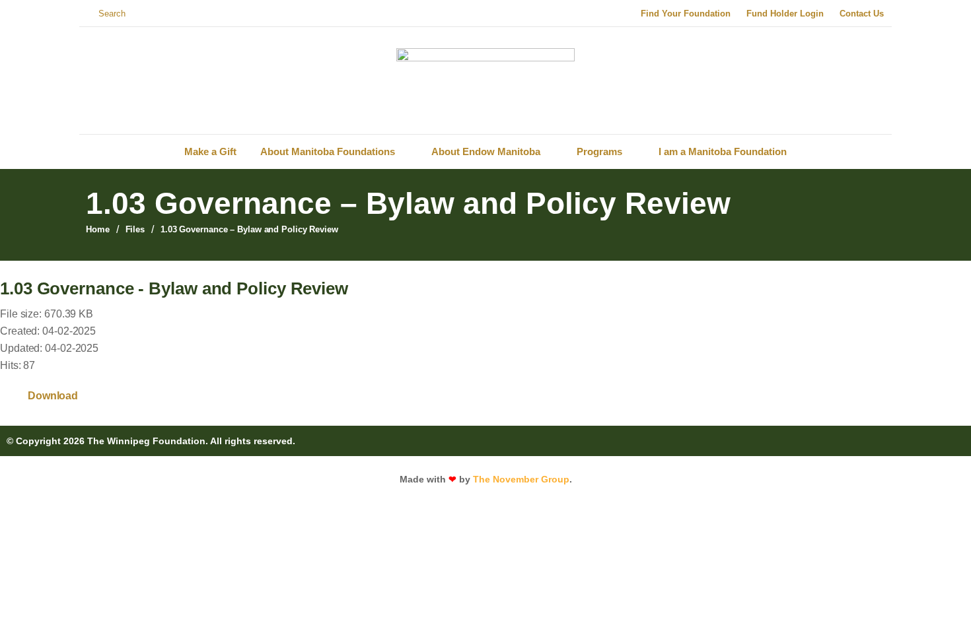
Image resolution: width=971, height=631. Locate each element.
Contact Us (862, 13)
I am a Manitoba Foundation (723, 151)
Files (135, 229)
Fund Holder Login (785, 13)
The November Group (521, 479)
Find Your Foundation (686, 13)
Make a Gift (210, 151)
